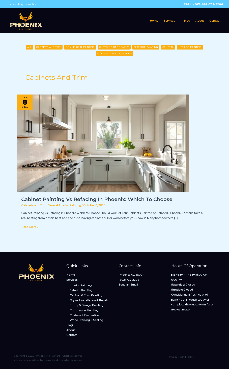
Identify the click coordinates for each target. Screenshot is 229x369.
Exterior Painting (146, 47)
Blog (69, 325)
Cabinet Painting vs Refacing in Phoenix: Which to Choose (97, 199)
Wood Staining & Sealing (114, 53)
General (168, 47)
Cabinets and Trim (48, 47)
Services (72, 279)
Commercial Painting (80, 47)
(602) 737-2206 (129, 279)
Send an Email (128, 284)
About (70, 330)
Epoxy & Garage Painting (86, 305)
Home (70, 274)
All (29, 47)
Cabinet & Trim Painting (86, 295)
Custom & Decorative (114, 47)
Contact (71, 335)
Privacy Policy (176, 356)
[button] (176, 20)
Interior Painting (190, 47)
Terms (190, 356)
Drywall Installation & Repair (89, 300)
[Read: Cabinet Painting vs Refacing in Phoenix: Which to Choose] (103, 143)
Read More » (29, 227)
